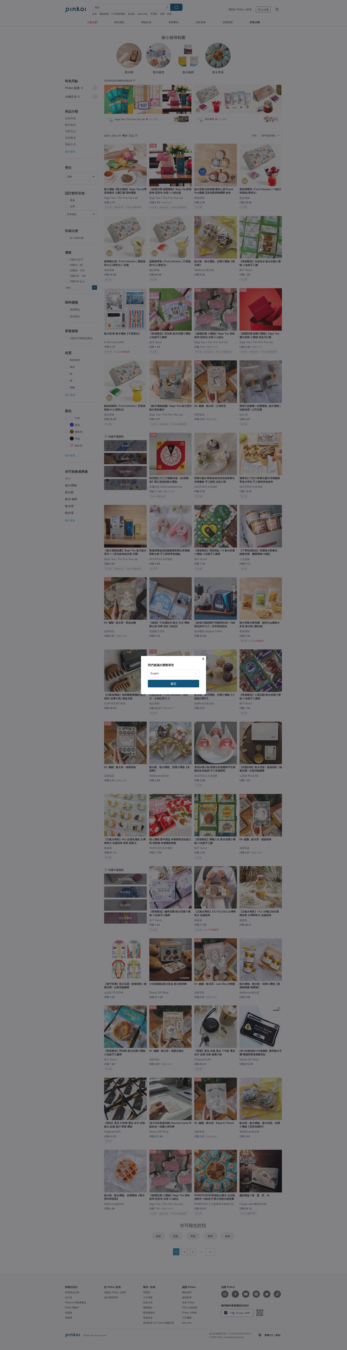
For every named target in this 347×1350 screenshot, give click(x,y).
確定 (173, 683)
